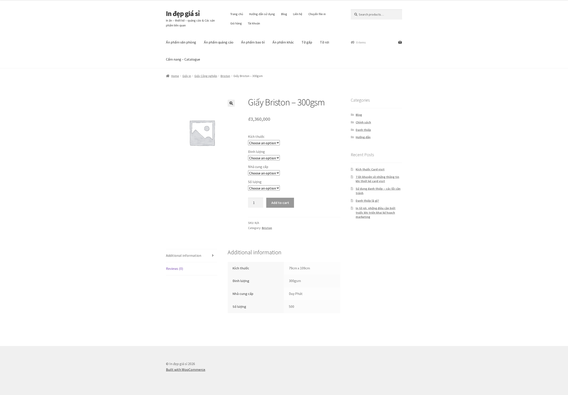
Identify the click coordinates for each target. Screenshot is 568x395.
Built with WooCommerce (185, 369)
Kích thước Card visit (370, 169)
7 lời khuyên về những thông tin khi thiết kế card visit (377, 179)
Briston (225, 76)
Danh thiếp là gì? (367, 201)
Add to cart (280, 202)
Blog (284, 14)
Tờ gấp (307, 42)
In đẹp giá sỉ (183, 13)
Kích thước (256, 136)
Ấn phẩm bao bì (253, 42)
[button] (231, 103)
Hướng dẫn (363, 137)
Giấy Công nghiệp (205, 76)
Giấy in (186, 76)
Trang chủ (236, 14)
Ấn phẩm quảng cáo (218, 42)
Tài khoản (254, 23)
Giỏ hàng (236, 23)
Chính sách (363, 122)
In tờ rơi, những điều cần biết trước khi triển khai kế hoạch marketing (375, 212)
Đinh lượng (256, 151)
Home (175, 76)
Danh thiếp (363, 130)
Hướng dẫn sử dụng (262, 14)
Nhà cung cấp (258, 166)
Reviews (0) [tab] (174, 268)
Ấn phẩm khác (283, 42)
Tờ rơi (324, 42)
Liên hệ (297, 14)
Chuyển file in (317, 14)
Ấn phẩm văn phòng (181, 42)
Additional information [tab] (183, 255)
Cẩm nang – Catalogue (183, 59)
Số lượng (255, 182)
